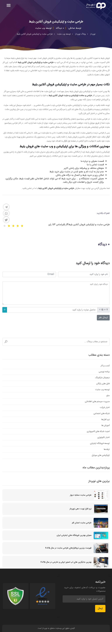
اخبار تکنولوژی (103, 437)
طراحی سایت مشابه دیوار (80, 495)
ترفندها (107, 449)
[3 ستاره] (13, 226)
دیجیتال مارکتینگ (102, 377)
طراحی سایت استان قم (81, 523)
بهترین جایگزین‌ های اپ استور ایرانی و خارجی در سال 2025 (66, 562)
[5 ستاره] (4, 226)
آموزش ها (105, 425)
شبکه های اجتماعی (101, 413)
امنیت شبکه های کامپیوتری (98, 431)
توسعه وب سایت (102, 389)
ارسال (100, 608)
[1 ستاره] (22, 226)
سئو (108, 395)
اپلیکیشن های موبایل (101, 455)
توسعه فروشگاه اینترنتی (100, 443)
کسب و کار (105, 366)
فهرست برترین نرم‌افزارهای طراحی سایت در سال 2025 (68, 548)
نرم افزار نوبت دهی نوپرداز (80, 509)
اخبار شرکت (105, 407)
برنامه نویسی (104, 371)
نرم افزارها (105, 419)
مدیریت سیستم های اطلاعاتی (97, 401)
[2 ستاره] (17, 226)
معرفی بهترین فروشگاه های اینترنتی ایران (74, 535)
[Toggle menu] (8, 6)
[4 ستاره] (9, 226)
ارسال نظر (103, 318)
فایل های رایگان (103, 383)
